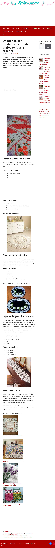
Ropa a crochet (15, 28)
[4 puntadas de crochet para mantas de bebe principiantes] (41, 98)
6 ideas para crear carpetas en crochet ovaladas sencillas (44, 90)
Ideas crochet (6, 28)
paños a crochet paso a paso (10, 533)
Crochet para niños (47, 28)
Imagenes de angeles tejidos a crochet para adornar (15, 535)
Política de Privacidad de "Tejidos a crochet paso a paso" (44, 115)
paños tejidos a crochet (12, 534)
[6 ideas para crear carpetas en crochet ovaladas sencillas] (41, 87)
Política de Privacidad (30, 543)
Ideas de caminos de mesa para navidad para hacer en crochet (18, 537)
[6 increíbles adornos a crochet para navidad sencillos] (41, 68)
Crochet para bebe (35, 28)
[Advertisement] (27, 16)
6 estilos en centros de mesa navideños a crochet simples (44, 79)
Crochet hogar (25, 28)
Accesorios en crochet (21, 31)
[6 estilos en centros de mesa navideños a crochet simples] (41, 77)
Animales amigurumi (8, 31)
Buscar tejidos (48, 46)
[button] (3, 34)
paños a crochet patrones (22, 533)
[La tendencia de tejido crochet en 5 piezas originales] (41, 60)
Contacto (21, 543)
